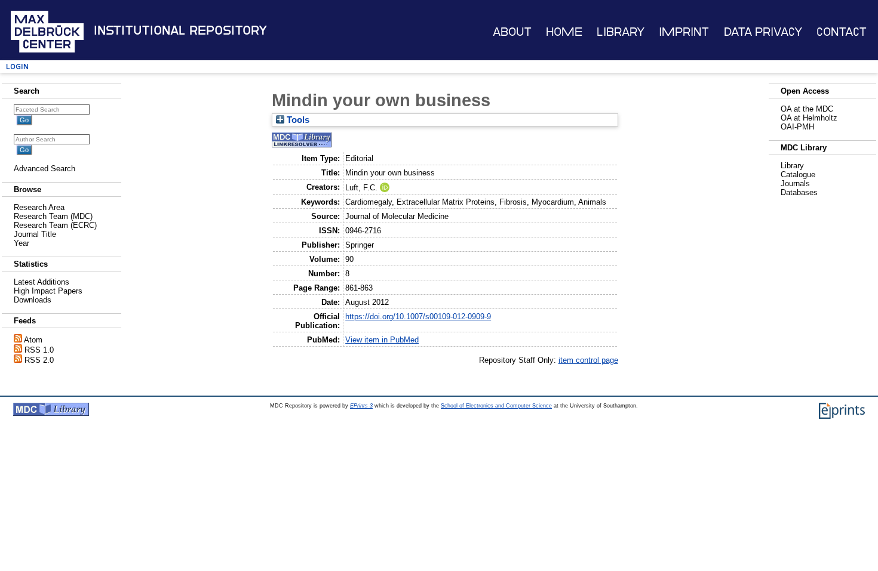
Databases (799, 192)
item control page (588, 360)
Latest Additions (41, 281)
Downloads (32, 299)
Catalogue (798, 174)
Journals (795, 183)
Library (620, 32)
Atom (33, 339)
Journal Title (35, 234)
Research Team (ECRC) (55, 225)
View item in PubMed (382, 339)
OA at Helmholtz (809, 117)
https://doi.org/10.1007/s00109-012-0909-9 (418, 316)
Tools (296, 120)
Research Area (39, 207)
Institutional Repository (180, 30)
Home (564, 32)
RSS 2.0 (39, 360)
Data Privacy (763, 32)
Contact (841, 32)
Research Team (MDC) (53, 216)
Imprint (684, 32)
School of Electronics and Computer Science (496, 406)
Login (17, 66)
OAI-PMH (797, 126)
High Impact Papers (48, 290)
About (512, 32)
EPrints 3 (361, 406)
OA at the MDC (807, 108)
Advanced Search (44, 168)
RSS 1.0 (39, 349)
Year (21, 243)
